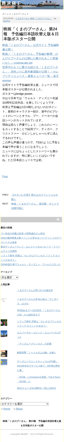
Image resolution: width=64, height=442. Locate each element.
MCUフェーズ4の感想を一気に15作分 (36, 388)
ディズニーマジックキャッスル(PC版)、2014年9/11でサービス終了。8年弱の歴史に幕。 (38, 366)
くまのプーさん (22, 18)
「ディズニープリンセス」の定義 (34, 343)
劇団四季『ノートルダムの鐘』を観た (36, 352)
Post (5, 176)
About (19, 408)
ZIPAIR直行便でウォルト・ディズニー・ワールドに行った (31, 264)
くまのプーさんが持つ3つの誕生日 (35, 290)
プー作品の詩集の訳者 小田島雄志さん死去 (23, 233)
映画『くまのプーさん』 (41, 18)
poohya (6, 21)
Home (6, 408)
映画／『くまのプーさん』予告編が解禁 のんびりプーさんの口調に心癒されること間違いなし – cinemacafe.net (30, 58)
